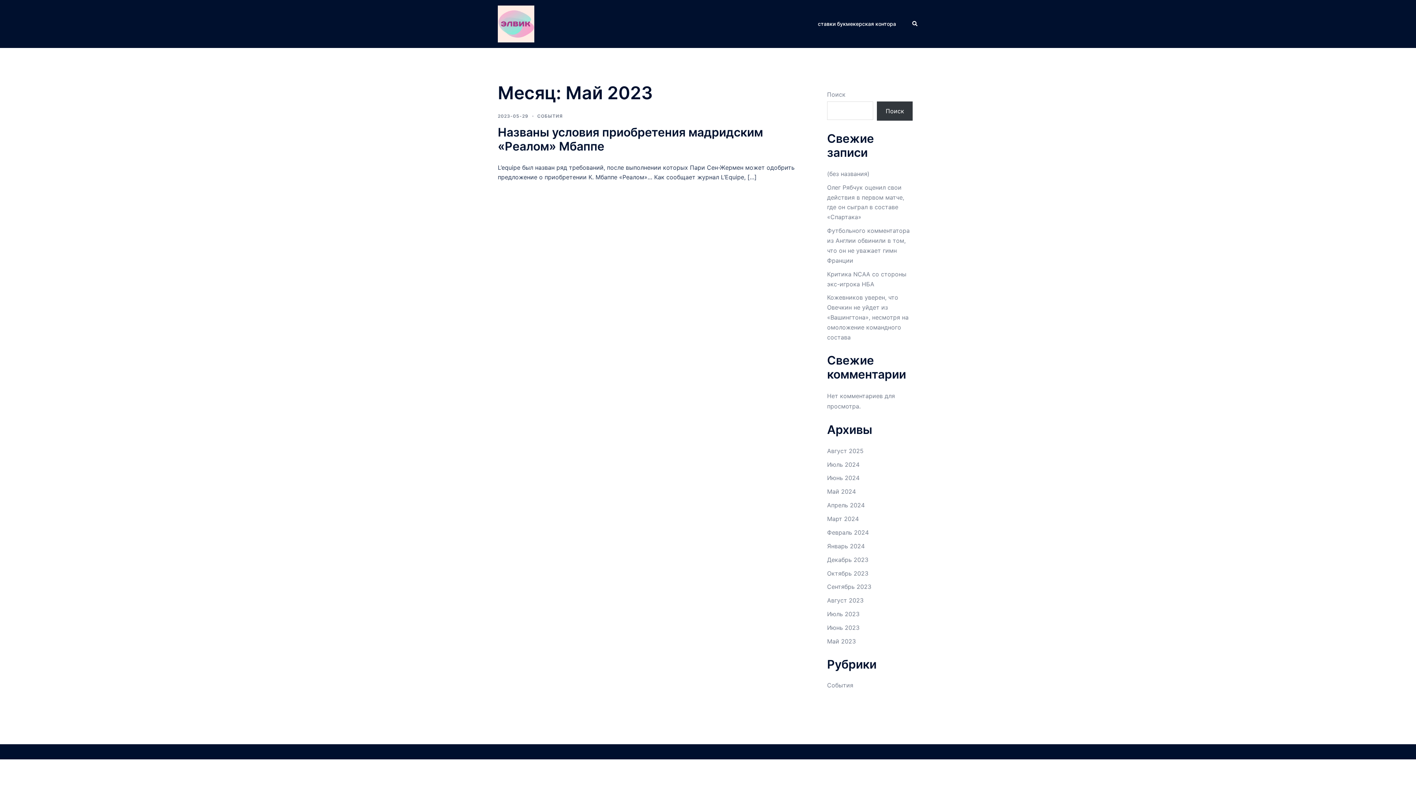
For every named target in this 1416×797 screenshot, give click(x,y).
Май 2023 (841, 641)
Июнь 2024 (843, 478)
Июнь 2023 (843, 627)
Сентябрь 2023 (849, 586)
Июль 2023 (843, 614)
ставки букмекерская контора (857, 24)
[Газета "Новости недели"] (516, 23)
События (550, 116)
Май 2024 (841, 491)
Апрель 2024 (846, 505)
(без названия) (848, 173)
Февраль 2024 (848, 532)
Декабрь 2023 (847, 559)
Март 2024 (843, 518)
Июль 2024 (843, 464)
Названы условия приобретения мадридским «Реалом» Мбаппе (630, 139)
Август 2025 (845, 451)
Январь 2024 (846, 546)
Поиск (836, 94)
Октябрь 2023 (847, 573)
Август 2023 (845, 600)
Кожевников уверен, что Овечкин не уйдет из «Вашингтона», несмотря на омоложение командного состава (868, 317)
